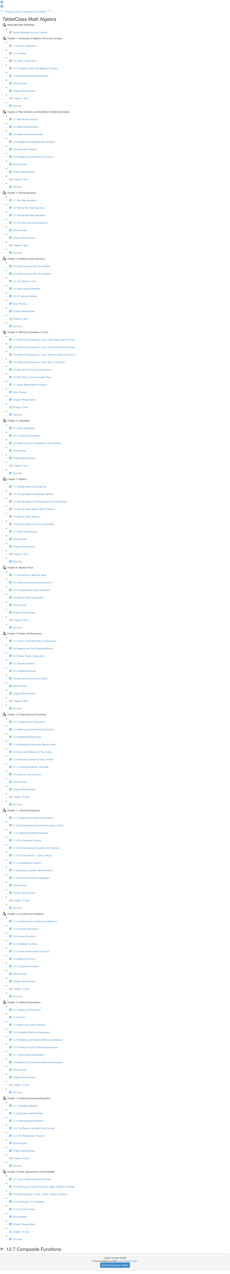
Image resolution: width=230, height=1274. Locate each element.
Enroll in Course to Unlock (115, 1265)
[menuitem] (2, 7)
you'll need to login (127, 1260)
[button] (2, 2)
